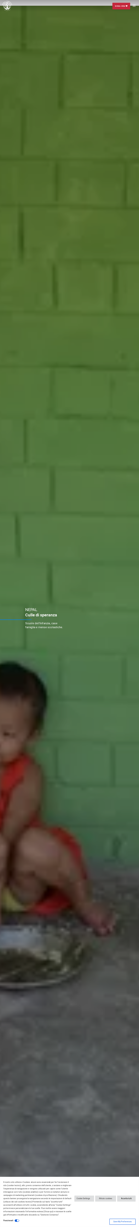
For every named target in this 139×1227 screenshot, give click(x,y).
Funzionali (8, 1220)
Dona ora (120, 6)
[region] (69, 1202)
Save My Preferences (122, 1221)
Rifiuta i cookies (105, 1198)
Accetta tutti (126, 1198)
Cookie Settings (83, 1198)
